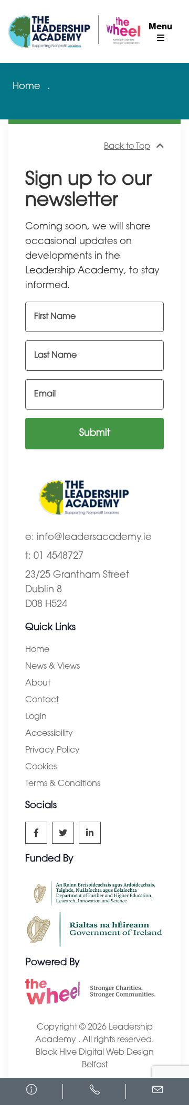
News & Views (52, 666)
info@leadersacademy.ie (94, 538)
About (37, 683)
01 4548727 (58, 556)
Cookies (41, 767)
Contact (42, 700)
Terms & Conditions (62, 784)
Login (36, 717)
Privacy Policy (52, 750)
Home (26, 87)
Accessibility (49, 734)
